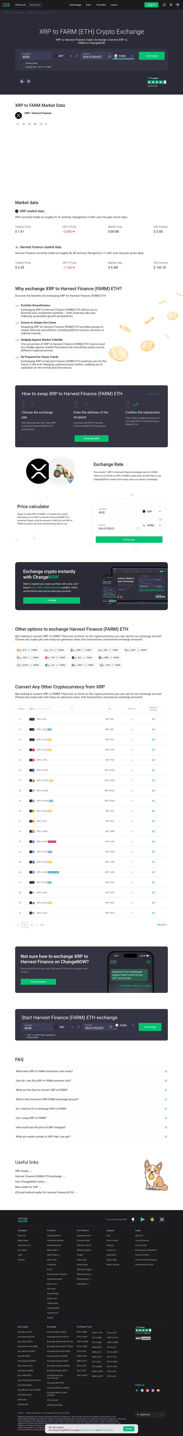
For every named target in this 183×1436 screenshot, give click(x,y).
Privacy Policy (141, 1245)
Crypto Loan (52, 1298)
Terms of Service (142, 1240)
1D (17, 124)
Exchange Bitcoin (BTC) (56, 1332)
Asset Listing (82, 1264)
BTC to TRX (112, 1357)
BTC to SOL (111, 1376)
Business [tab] (35, 4)
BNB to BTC (97, 1347)
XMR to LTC (97, 1352)
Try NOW (51, 600)
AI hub (49, 1269)
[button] (63, 56)
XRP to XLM (42, 913)
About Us (21, 1235)
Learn (114, 4)
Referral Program (84, 1245)
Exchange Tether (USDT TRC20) (60, 1346)
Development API (84, 1235)
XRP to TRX (44, 750)
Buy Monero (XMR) (25, 1370)
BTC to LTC (111, 1347)
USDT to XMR (82, 1341)
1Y (41, 124)
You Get (86, 54)
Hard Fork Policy (142, 1255)
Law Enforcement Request (146, 1260)
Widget (80, 1255)
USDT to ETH (112, 1337)
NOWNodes (82, 1284)
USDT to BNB (112, 1342)
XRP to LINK (46, 841)
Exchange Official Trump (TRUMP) (57, 1393)
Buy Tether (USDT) (25, 1341)
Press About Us (24, 1245)
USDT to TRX (97, 1333)
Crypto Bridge (52, 1293)
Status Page (112, 1260)
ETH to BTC (81, 1351)
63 (42, 925)
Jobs (20, 1255)
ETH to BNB (97, 1342)
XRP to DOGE (45, 780)
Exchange (75, 4)
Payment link (52, 1313)
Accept (128, 1428)
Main (8, 13)
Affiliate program (84, 1250)
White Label (82, 1260)
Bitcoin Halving (113, 1264)
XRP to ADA (42, 892)
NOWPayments (83, 1274)
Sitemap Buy (23, 1404)
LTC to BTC (96, 1362)
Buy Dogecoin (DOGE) (27, 1361)
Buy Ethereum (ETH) (26, 1337)
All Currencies (52, 1400)
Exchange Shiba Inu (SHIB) (58, 1388)
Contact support (38, 981)
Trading (50, 1318)
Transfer (101, 4)
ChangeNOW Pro (54, 1235)
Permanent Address (55, 1240)
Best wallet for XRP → (28, 1187)
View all (161, 924)
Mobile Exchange (54, 1245)
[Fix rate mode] (109, 56)
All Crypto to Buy (25, 1395)
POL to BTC (112, 1371)
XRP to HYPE (42, 770)
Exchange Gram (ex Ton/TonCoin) (55, 1376)
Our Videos (22, 1250)
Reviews (21, 1260)
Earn (88, 4)
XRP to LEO (44, 882)
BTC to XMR (82, 1332)
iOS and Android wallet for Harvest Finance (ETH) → (46, 1192)
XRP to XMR (42, 831)
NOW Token (52, 1260)
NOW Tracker (52, 1255)
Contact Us (111, 1250)
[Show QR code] (162, 1219)
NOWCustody (82, 1279)
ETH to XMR (82, 1346)
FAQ (108, 1235)
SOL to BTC (81, 1370)
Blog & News (23, 1240)
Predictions (51, 1264)
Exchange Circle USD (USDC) (58, 1351)
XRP (30, 13)
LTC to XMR (97, 1337)
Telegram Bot (52, 1303)
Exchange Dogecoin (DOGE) (58, 1366)
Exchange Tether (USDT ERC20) (60, 1341)
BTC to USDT (82, 1337)
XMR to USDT (97, 1371)
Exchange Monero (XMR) (57, 1356)
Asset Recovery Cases (144, 1264)
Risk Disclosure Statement (146, 1250)
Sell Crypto (22, 1399)
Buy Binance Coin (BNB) (28, 1346)
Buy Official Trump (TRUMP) (29, 1390)
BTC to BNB (97, 1366)
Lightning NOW (53, 1308)
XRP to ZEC (44, 811)
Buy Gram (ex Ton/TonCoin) (29, 1380)
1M (29, 124)
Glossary (110, 1245)
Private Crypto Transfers (57, 1274)
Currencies (19, 13)
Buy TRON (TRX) (24, 1375)
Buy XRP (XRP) (24, 1356)
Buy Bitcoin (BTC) (25, 1332)
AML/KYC (139, 1235)
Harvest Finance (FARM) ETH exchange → (40, 1176)
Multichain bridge (84, 1269)
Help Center (111, 1255)
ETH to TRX (112, 1366)
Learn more (152, 394)
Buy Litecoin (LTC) (25, 1366)
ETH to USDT (112, 1352)
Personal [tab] (20, 4)
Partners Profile (83, 1240)
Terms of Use (89, 1430)
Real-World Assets (54, 1279)
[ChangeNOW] (6, 5)
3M (35, 124)
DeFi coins (51, 1289)
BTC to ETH (81, 1366)
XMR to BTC (82, 1356)
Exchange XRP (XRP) (55, 1383)
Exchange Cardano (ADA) (57, 1361)
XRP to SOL (42, 719)
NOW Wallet (52, 1250)
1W (23, 124)
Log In (151, 4)
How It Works (112, 1240)
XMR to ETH (97, 1357)
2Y (46, 124)
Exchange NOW (91, 438)
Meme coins (52, 1284)
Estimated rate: (30, 67)
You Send (27, 54)
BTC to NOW (112, 1362)
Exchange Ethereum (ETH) (58, 1337)
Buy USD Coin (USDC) (26, 1351)
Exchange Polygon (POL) (57, 1370)
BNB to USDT (97, 1376)
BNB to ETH (82, 1361)
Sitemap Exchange (54, 1405)
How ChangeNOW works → (31, 1181)
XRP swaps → (23, 1171)
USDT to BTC (82, 1375)
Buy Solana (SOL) (25, 1385)
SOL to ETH (111, 1333)
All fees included (31, 63)
